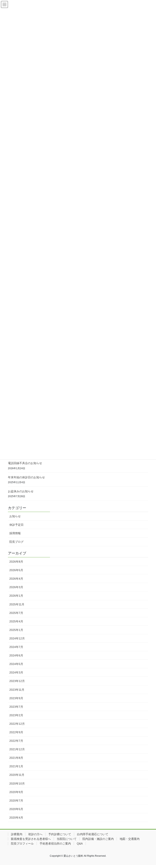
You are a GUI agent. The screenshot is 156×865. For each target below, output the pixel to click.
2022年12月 (17, 723)
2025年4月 (16, 621)
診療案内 (16, 834)
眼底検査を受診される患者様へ (31, 838)
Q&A (80, 843)
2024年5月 (16, 664)
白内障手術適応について (92, 834)
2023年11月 (16, 689)
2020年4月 (16, 817)
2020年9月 (16, 792)
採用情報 (15, 533)
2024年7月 (16, 647)
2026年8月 (16, 561)
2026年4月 (16, 578)
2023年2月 (16, 715)
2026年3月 (16, 587)
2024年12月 (17, 638)
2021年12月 (17, 749)
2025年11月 (16, 604)
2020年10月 (17, 783)
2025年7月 (16, 612)
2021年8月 (16, 757)
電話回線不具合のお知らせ (25, 463)
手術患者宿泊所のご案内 (55, 843)
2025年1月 (16, 630)
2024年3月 (16, 672)
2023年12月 (17, 681)
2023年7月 (16, 706)
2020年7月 (16, 800)
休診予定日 (16, 524)
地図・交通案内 (130, 838)
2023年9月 (16, 698)
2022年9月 (16, 732)
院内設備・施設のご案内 (98, 838)
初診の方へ (35, 834)
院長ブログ (16, 541)
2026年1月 (16, 595)
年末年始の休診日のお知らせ (26, 477)
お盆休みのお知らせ (21, 491)
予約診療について (59, 834)
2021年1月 (16, 766)
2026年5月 (16, 570)
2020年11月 (16, 774)
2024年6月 (16, 655)
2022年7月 (16, 740)
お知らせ (15, 516)
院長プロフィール (22, 843)
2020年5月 (16, 809)
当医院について (67, 838)
